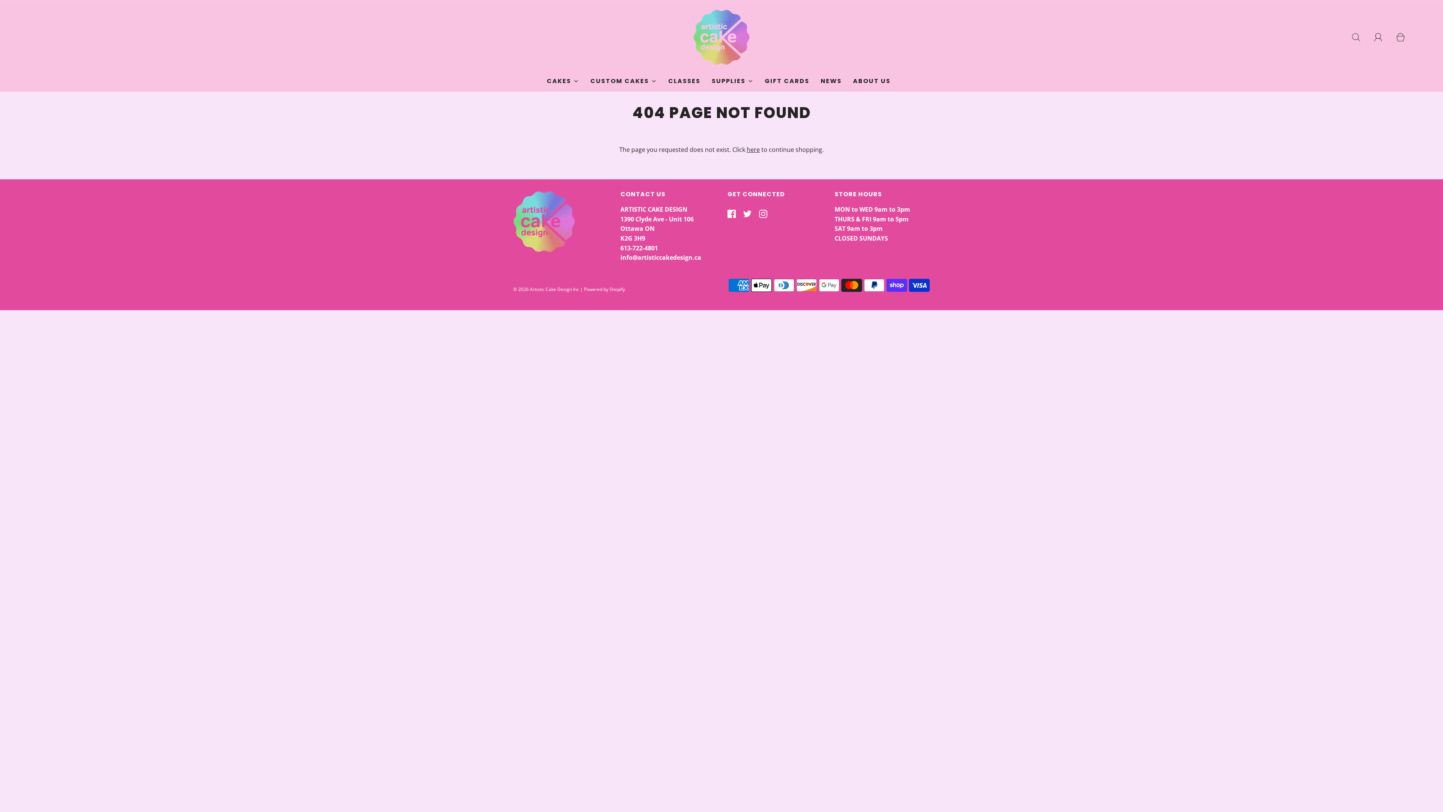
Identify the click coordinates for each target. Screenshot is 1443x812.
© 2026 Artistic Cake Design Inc (546, 289)
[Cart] (1404, 37)
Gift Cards (787, 81)
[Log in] (1382, 37)
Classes (684, 81)
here (753, 149)
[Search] (1360, 37)
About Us (872, 81)
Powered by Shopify (604, 289)
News (831, 81)
